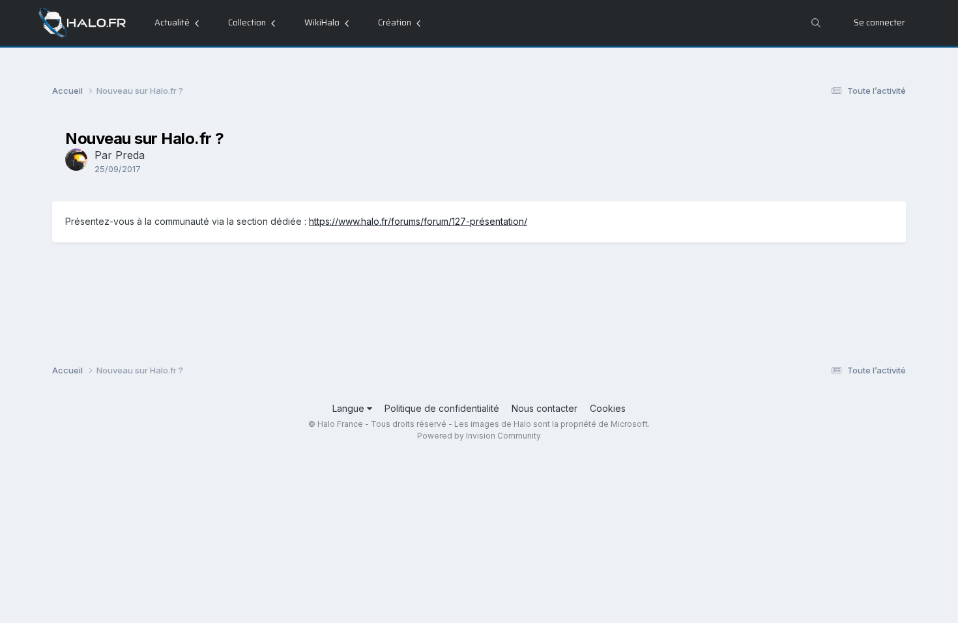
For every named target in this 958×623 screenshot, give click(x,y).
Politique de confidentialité (442, 408)
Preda (130, 155)
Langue (349, 408)
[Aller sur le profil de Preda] (76, 160)
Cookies (608, 408)
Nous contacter (544, 408)
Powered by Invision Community (479, 436)
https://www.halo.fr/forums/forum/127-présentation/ (418, 221)
